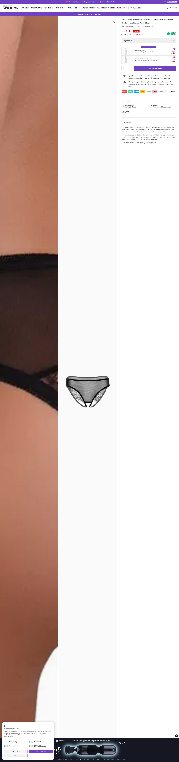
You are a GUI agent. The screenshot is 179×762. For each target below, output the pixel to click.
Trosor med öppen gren (145, 26)
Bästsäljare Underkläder (143, 19)
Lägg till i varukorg (155, 68)
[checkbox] (6, 742)
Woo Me (11, 8)
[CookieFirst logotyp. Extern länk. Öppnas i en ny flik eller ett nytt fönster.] (4, 726)
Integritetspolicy (47, 725)
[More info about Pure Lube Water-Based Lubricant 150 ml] (174, 57)
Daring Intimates (128, 26)
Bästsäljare (130, 19)
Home (123, 19)
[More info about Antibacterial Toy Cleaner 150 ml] (174, 49)
